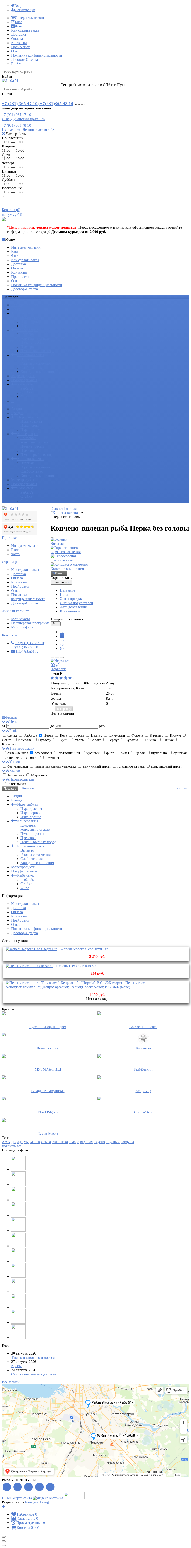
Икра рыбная (27, 313)
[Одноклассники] (39, 1487)
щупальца (159, 753)
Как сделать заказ (25, 30)
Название (67, 590)
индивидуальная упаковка (55, 766)
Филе (24, 397)
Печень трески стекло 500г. (77, 966)
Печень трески (32, 342)
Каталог (28, 788)
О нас (15, 51)
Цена (64, 594)
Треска (79, 735)
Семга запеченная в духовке (33, 1374)
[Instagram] (50, 1487)
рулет (125, 753)
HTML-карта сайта (17, 1498)
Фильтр (60, 573)
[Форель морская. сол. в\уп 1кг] (31, 949)
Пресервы (28, 347)
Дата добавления (73, 607)
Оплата (17, 39)
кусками (93, 753)
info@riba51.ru (27, 651)
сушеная (179, 753)
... (12, 401)
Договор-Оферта (24, 59)
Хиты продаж (71, 599)
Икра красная (31, 317)
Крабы (16, 1366)
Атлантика (16, 775)
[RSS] (7, 1487)
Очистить (181, 788)
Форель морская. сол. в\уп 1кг (84, 949)
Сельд (12, 735)
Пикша (150, 740)
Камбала (25, 740)
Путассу (44, 740)
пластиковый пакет (166, 766)
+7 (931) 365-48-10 (16, 125)
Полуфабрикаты (24, 380)
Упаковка (16, 762)
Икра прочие (30, 326)
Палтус (96, 735)
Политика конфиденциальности (36, 55)
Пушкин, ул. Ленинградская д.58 (28, 129)
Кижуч (175, 735)
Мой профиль (22, 627)
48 (62, 644)
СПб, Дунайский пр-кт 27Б (23, 119)
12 (62, 632)
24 (62, 636)
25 (74, 678)
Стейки (26, 392)
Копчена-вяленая (30, 355)
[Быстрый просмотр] (57, 665)
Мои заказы (20, 619)
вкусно (99, 1142)
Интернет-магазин (29, 18)
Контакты (19, 43)
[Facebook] (18, 1487)
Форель (137, 735)
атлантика (60, 1142)
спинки (13, 758)
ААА (6, 1142)
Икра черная (30, 322)
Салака (95, 740)
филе (110, 753)
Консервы (28, 334)
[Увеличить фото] (53, 665)
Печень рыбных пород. (38, 351)
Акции (16, 305)
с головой (33, 758)
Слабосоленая (31, 367)
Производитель (21, 779)
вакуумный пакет (97, 766)
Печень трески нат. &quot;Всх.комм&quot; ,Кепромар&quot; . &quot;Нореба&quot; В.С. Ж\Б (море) (81, 985)
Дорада (17, 1142)
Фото (19, 26)
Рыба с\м (27, 388)
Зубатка (132, 740)
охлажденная (18, 753)
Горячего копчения (35, 363)
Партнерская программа (30, 623)
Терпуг (113, 740)
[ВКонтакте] (29, 1487)
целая (140, 753)
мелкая (53, 758)
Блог (18, 22)
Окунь (63, 740)
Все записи (11, 1382)
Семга (46, 1142)
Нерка (48, 735)
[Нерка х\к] (120, 661)
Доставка (18, 34)
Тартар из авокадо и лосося (33, 1357)
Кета (63, 735)
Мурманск (39, 775)
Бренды (17, 309)
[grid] (52, 657)
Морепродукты (23, 376)
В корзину (64, 709)
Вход (18, 6)
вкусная (86, 1142)
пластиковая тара (131, 766)
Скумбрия (117, 735)
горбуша (127, 1142)
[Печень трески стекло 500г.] (29, 966)
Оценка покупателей (76, 603)
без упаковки (18, 766)
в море (74, 1142)
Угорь (79, 740)
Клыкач (168, 740)
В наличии (69, 611)
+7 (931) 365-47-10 (16, 115)
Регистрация (25, 10)
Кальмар (156, 735)
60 (62, 649)
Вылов (14, 770)
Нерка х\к (58, 669)
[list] (57, 657)
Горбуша (30, 735)
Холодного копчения (37, 372)
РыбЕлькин (16, 784)
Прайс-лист (20, 47)
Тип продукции (21, 748)
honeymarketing (37, 1502)
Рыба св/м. (25, 384)
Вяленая (27, 359)
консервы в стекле (35, 338)
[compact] (62, 657)
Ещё (15, 64)
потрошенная (69, 753)
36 (62, 640)
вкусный (113, 1142)
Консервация (27, 330)
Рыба (13, 731)
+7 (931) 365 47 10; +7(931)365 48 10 (37, 103)
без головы (43, 753)
